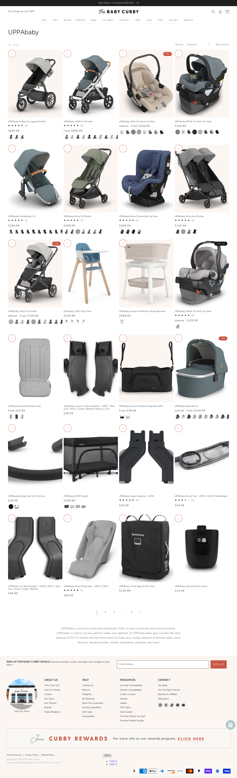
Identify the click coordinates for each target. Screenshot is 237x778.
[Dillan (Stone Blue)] (66, 231)
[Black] (11, 506)
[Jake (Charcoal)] (139, 132)
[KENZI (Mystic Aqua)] (94, 136)
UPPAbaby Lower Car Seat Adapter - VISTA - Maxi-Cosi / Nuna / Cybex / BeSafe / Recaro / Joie (90, 407)
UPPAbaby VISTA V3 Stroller (78, 121)
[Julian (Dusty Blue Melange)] (44, 321)
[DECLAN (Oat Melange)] (72, 136)
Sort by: (179, 44)
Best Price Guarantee (92, 703)
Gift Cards (87, 711)
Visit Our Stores (52, 689)
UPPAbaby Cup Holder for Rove (191, 586)
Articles (124, 698)
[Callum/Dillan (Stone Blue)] (133, 132)
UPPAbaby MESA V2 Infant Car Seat (193, 311)
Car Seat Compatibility (131, 685)
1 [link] (97, 611)
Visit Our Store (21, 711)
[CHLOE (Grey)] (72, 321)
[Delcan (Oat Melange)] (183, 132)
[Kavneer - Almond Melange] (139, 231)
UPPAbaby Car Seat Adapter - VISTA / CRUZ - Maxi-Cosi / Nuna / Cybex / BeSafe (34, 587)
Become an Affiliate (167, 694)
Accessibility (88, 716)
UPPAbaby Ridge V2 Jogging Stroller (27, 121)
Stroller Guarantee (91, 707)
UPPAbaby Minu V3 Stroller (77, 216)
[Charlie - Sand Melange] (122, 321)
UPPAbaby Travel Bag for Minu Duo (137, 586)
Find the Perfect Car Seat (132, 716)
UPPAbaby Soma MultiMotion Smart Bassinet (142, 311)
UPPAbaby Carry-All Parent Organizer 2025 (141, 406)
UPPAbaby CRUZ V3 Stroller (22, 311)
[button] (213, 11)
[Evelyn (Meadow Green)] (16, 136)
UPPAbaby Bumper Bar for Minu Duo (26, 496)
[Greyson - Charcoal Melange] (127, 231)
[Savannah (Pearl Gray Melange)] (144, 132)
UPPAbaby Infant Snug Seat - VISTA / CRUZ (86, 586)
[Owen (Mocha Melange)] (50, 321)
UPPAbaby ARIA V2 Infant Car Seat (137, 121)
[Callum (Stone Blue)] (16, 321)
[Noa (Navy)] (44, 231)
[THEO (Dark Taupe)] (111, 136)
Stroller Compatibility (131, 689)
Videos (123, 703)
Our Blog (162, 685)
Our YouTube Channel (169, 689)
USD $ (107, 755)
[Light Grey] (127, 416)
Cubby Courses (127, 694)
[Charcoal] (122, 416)
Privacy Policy (31, 755)
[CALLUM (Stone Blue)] (66, 136)
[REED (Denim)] (16, 416)
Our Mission (50, 703)
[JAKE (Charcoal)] (89, 136)
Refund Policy (48, 755)
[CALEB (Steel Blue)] (66, 321)
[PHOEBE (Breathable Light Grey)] (11, 416)
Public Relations (52, 711)
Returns (86, 689)
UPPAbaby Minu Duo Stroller (189, 216)
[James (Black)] (11, 136)
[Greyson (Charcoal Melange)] (127, 132)
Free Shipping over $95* (21, 11)
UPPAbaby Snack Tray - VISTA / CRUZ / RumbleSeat (201, 496)
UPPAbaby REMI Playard (76, 496)
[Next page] (140, 611)
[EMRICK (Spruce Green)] (77, 321)
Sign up (218, 664)
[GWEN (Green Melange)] (83, 136)
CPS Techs (125, 707)
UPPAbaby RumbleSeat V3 (21, 216)
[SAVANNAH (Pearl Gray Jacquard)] (106, 136)
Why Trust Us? (51, 685)
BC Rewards (88, 698)
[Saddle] (16, 506)
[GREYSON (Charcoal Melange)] (77, 136)
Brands (47, 707)
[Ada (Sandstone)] (155, 132)
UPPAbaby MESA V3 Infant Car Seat (193, 121)
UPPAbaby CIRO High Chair (78, 311)
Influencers (163, 698)
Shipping (86, 694)
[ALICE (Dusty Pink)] (22, 416)
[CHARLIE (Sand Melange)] (72, 506)
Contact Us (87, 685)
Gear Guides (126, 711)
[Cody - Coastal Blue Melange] (122, 231)
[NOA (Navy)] (100, 136)
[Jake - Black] (133, 231)
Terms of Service (14, 755)
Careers (48, 694)
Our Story (49, 698)
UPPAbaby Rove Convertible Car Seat (138, 216)
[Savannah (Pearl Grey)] (22, 136)
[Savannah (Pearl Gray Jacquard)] (200, 132)
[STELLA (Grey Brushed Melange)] (83, 506)
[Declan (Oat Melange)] (122, 132)
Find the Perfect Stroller (132, 720)
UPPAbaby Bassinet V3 (186, 406)
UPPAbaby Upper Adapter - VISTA (136, 496)
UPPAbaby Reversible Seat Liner (24, 406)
